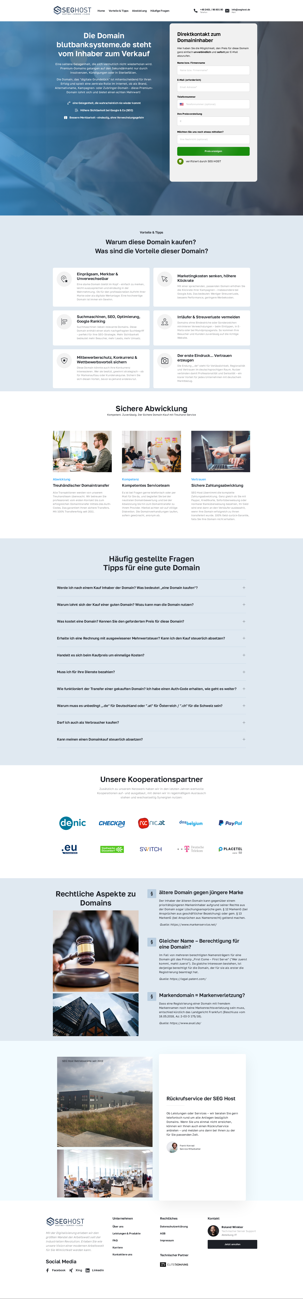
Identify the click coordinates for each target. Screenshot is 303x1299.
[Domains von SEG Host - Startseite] (65, 1222)
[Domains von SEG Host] (175, 1264)
